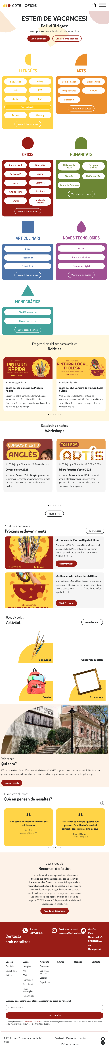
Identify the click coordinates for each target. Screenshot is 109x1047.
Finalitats (10, 966)
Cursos (26, 961)
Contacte (96, 961)
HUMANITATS (81, 154)
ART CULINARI (28, 238)
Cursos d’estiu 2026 (17, 469)
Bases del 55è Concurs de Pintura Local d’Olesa (81, 389)
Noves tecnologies (28, 990)
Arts (24, 970)
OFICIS (27, 154)
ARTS (81, 70)
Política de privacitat (32, 1021)
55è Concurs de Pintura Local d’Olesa (76, 576)
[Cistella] (94, 5)
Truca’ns (34, 929)
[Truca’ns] (25, 930)
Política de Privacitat (76, 1037)
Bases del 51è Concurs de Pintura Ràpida (24, 389)
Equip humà (11, 970)
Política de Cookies (70, 1043)
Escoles (47, 697)
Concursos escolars (92, 659)
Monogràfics (28, 995)
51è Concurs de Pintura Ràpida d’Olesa (77, 540)
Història (9, 975)
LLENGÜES (28, 70)
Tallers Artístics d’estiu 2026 (75, 469)
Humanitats (28, 979)
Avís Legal (59, 1037)
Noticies (78, 961)
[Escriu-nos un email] (54, 930)
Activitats (44, 961)
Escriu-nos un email (68, 929)
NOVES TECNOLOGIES (81, 238)
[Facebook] (103, 1039)
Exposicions (96, 697)
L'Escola (9, 961)
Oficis (25, 975)
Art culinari (28, 984)
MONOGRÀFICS (27, 301)
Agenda (60, 961)
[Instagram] (103, 1043)
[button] (48, 414)
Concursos (45, 659)
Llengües (27, 966)
